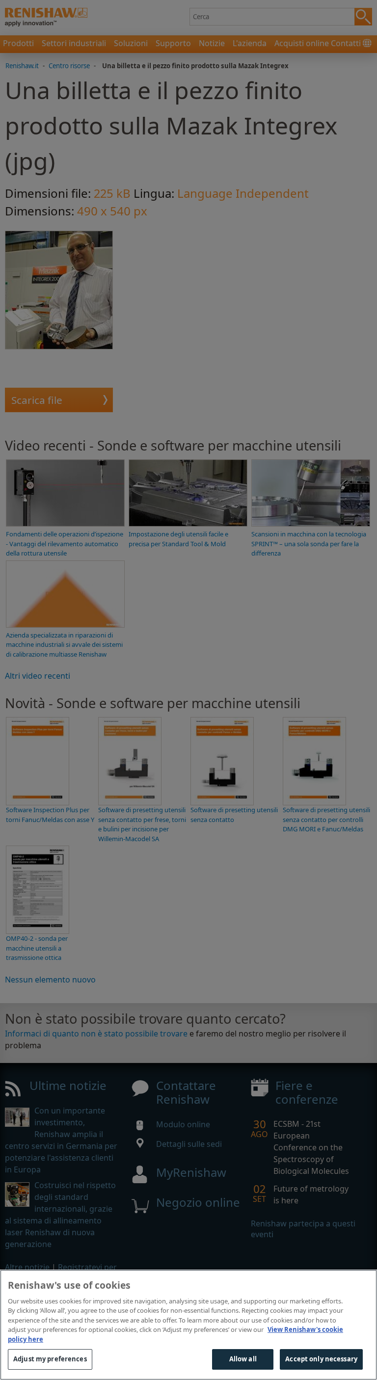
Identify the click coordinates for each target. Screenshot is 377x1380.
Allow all (243, 1358)
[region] (188, 1325)
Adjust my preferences (50, 1358)
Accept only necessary (321, 1358)
